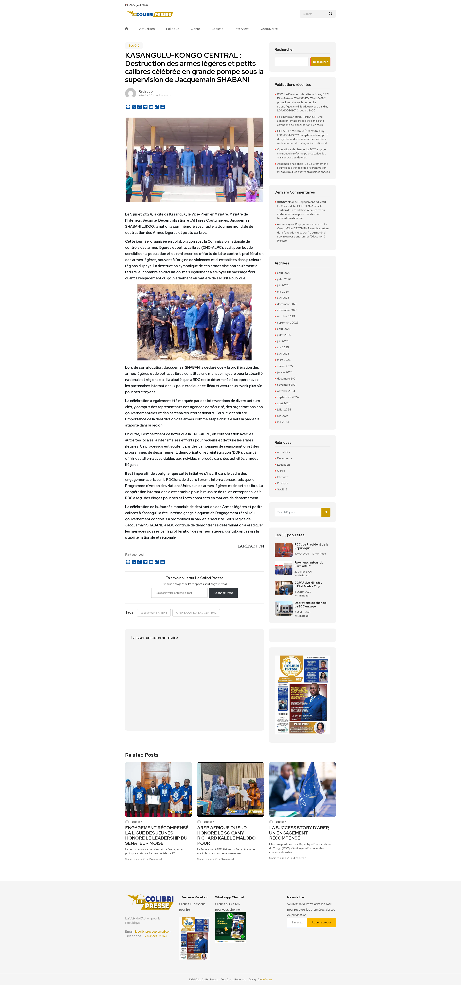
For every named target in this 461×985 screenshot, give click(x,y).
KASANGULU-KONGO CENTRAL (196, 612)
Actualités (147, 29)
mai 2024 (283, 422)
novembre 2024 (287, 385)
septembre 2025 (288, 322)
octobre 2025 (286, 316)
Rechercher (284, 49)
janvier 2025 (284, 372)
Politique (172, 29)
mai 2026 (283, 291)
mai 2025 (283, 347)
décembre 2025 (287, 304)
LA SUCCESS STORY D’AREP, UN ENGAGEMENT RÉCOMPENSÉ (299, 833)
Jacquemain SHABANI (153, 612)
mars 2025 (284, 360)
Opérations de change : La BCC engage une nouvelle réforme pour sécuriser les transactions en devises (301, 153)
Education (283, 464)
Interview (242, 29)
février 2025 (285, 366)
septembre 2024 (288, 397)
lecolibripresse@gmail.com (153, 932)
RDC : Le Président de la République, (311, 546)
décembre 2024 (287, 378)
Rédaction (136, 821)
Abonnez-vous (223, 593)
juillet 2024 (284, 409)
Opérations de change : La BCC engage (310, 604)
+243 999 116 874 (155, 936)
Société (217, 29)
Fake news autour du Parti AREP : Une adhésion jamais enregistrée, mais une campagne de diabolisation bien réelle (300, 121)
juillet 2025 (284, 335)
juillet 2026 (284, 279)
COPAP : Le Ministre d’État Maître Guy (308, 584)
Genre (195, 29)
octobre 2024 (286, 391)
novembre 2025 (287, 310)
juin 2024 (283, 416)
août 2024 (284, 403)
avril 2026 (283, 298)
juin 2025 (282, 341)
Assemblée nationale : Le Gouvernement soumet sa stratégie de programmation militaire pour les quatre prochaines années (303, 168)
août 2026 (283, 273)
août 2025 (283, 329)
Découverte (269, 29)
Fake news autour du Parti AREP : (308, 564)
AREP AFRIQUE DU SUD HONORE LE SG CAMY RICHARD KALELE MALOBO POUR (226, 835)
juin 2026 (282, 285)
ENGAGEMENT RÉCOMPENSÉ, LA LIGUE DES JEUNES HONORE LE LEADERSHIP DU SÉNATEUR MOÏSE (157, 835)
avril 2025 (283, 354)
